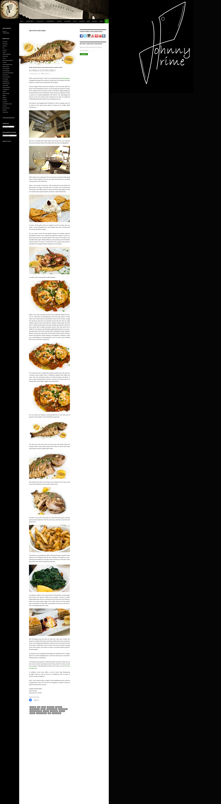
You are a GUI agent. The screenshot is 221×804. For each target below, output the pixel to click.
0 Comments (46, 73)
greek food (51, 707)
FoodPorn (81, 21)
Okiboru (4, 91)
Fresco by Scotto (6, 77)
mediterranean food (35, 711)
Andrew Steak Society (7, 64)
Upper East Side (58, 67)
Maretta (4, 62)
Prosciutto (5, 41)
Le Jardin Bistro (6, 68)
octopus (46, 711)
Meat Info (59, 21)
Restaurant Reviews (47, 67)
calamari (32, 707)
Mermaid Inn (5, 74)
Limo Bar (5, 50)
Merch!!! (5, 31)
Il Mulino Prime (6, 108)
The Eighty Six (6, 89)
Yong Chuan (5, 112)
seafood (62, 711)
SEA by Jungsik (6, 93)
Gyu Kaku (5, 101)
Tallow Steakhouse (7, 54)
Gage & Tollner (6, 66)
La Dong (4, 45)
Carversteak (5, 79)
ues (49, 713)
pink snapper (54, 711)
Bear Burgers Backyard (8, 60)
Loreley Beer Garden (7, 103)
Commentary (67, 21)
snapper (32, 713)
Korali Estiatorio (42, 70)
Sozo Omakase (6, 70)
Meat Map (94, 21)
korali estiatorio (52, 709)
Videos (88, 21)
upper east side (57, 713)
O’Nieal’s (5, 99)
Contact (101, 21)
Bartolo (4, 95)
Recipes (75, 21)
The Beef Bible (6, 33)
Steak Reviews (29, 21)
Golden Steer (5, 85)
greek (43, 707)
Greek (30, 67)
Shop (21, 21)
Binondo (5, 110)
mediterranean (63, 709)
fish (39, 707)
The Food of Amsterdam (8, 72)
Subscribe (84, 54)
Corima (4, 58)
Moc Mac (5, 106)
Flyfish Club (5, 56)
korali (43, 709)
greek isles (59, 707)
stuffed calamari (41, 713)
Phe (3, 48)
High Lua (5, 97)
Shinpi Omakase (6, 87)
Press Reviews (37, 67)
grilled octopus (34, 709)
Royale (4, 52)
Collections (39, 21)
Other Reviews (50, 21)
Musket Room (6, 81)
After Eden (5, 43)
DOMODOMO (6, 83)
